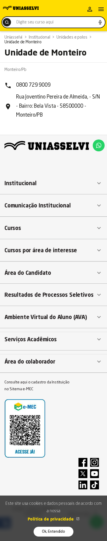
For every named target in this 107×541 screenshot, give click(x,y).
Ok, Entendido (53, 532)
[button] (53, 183)
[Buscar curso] (7, 22)
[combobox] (53, 22)
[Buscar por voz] (100, 22)
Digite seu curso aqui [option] (34, 22)
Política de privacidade (51, 519)
